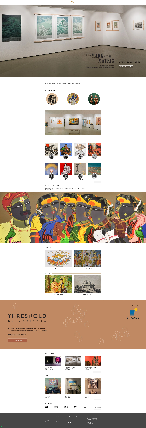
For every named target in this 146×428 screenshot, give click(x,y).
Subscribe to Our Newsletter (80, 221)
